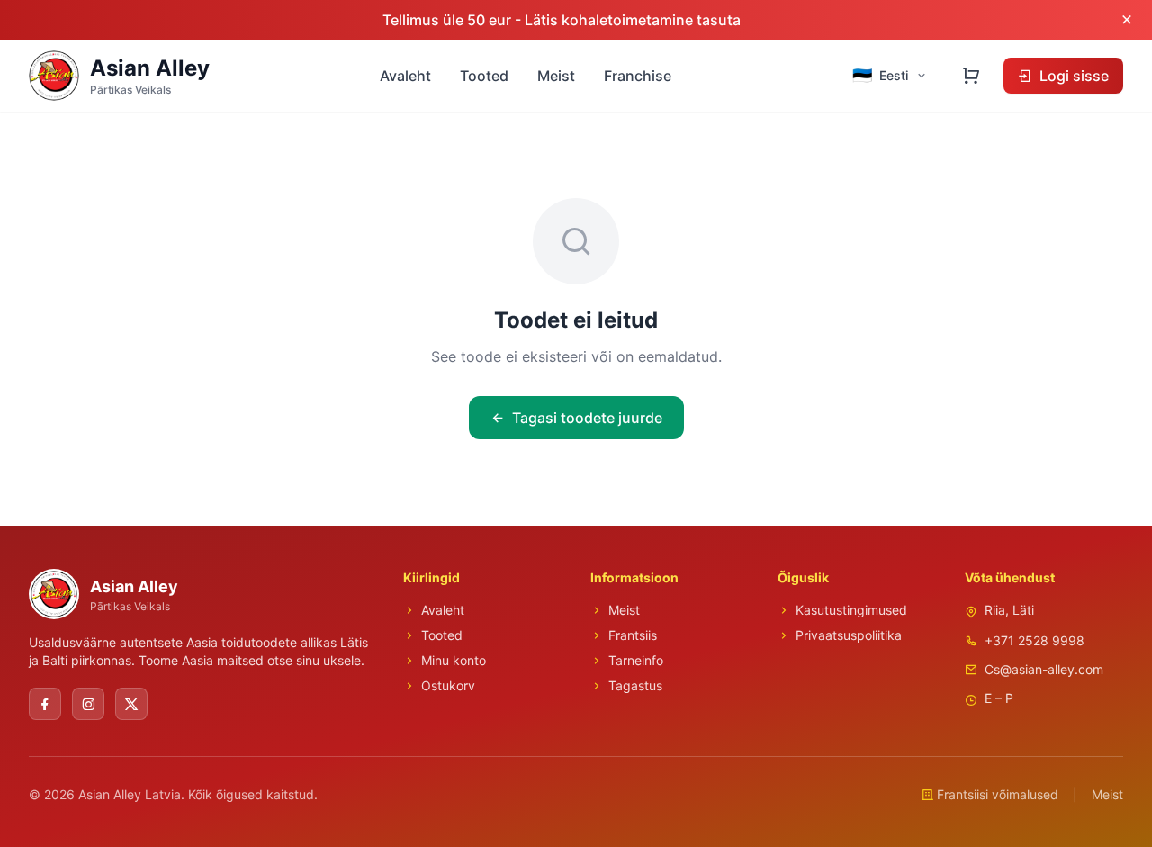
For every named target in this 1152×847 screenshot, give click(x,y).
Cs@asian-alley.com (1044, 669)
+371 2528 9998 (1034, 640)
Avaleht (405, 76)
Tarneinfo (635, 660)
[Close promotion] (1127, 20)
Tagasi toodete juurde (587, 418)
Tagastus (635, 685)
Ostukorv (448, 685)
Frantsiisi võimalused (997, 794)
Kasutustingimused (851, 609)
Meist (556, 76)
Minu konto (453, 660)
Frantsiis (632, 635)
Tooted (484, 76)
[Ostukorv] (971, 76)
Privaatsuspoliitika (849, 635)
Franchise (637, 76)
